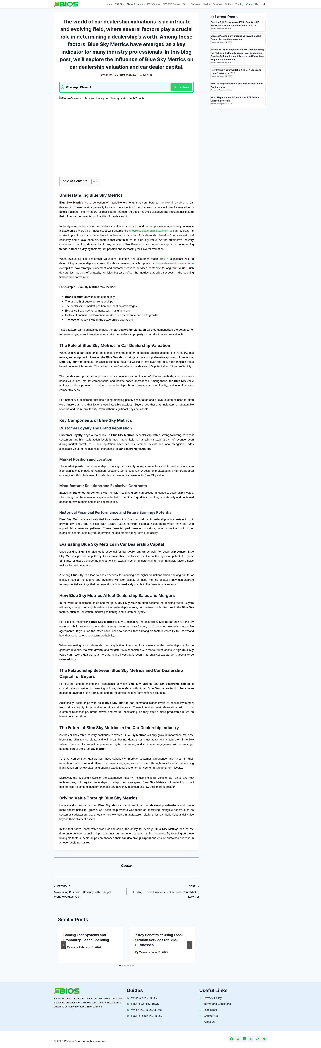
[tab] (120, 965)
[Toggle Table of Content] (92, 181)
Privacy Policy (213, 998)
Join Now (183, 87)
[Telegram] (251, 1039)
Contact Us (252, 4)
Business (217, 4)
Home (108, 4)
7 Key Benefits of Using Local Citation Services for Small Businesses (159, 940)
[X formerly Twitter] (264, 1039)
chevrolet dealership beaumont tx (150, 230)
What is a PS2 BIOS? (144, 998)
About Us (209, 1021)
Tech (185, 4)
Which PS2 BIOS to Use (146, 1009)
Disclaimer (210, 1009)
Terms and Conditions (217, 1003)
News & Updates (136, 4)
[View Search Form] (264, 4)
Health (206, 4)
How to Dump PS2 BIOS (146, 1016)
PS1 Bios (119, 4)
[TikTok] (257, 1039)
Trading (239, 4)
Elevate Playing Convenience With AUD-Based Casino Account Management (236, 38)
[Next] (189, 945)
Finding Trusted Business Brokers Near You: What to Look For (166, 891)
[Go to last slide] (63, 945)
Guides (229, 4)
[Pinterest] (238, 1039)
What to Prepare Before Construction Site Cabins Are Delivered (237, 85)
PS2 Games (153, 4)
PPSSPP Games (171, 4)
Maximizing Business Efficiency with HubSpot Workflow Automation (82, 891)
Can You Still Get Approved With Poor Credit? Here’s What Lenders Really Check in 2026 (235, 24)
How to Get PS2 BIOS (145, 1003)
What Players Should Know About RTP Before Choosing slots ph (235, 99)
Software (195, 4)
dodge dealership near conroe (174, 263)
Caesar (108, 75)
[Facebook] (231, 1039)
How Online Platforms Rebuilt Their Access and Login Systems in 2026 (236, 72)
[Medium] (244, 1039)
